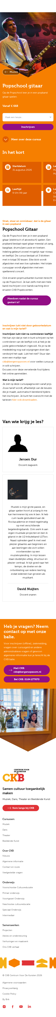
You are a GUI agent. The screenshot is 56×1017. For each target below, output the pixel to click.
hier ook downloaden (24, 399)
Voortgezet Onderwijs (13, 898)
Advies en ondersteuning (14, 936)
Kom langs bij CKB (23, 807)
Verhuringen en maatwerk (15, 941)
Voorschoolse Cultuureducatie (17, 887)
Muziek (14, 71)
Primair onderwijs (10, 893)
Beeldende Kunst (10, 841)
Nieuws (6, 856)
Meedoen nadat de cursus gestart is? (22, 300)
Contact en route (11, 867)
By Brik (5, 999)
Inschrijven (28, 126)
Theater (6, 835)
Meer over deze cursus (26, 139)
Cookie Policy (9, 994)
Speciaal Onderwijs (11, 909)
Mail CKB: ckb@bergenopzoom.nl (27, 670)
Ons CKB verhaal (10, 947)
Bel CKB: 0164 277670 (27, 679)
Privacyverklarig (10, 988)
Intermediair (8, 915)
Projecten (7, 930)
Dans (4, 829)
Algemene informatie (12, 861)
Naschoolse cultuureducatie (16, 904)
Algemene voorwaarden (14, 982)
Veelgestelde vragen (12, 872)
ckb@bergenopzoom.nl (16, 361)
